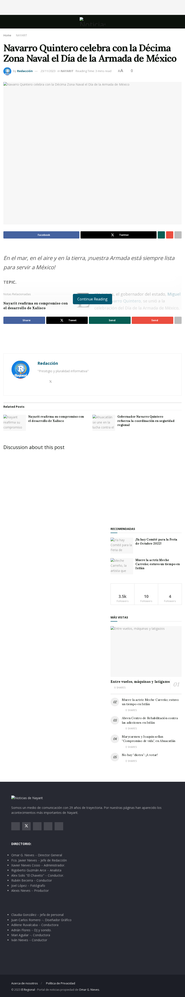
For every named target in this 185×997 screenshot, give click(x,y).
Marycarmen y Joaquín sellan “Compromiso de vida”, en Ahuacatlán (148, 739)
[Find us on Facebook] (15, 826)
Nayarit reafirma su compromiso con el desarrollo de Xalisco (56, 419)
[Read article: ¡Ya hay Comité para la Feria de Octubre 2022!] (122, 546)
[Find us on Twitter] (26, 826)
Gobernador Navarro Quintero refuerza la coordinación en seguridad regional (146, 421)
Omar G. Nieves (89, 990)
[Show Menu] (13, 21)
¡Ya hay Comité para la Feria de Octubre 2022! (156, 541)
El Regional (28, 990)
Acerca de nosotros (24, 983)
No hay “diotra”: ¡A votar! (140, 755)
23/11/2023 (48, 71)
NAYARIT (21, 35)
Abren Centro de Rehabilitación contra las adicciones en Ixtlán (150, 720)
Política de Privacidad (60, 983)
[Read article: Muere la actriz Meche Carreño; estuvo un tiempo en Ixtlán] (122, 566)
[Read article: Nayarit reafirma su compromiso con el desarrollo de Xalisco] (14, 423)
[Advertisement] (92, 7)
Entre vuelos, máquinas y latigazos (140, 681)
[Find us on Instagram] (37, 826)
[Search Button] (172, 21)
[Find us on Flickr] (59, 826)
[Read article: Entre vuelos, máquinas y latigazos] (146, 651)
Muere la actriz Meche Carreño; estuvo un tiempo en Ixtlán (157, 564)
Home (7, 35)
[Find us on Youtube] (48, 826)
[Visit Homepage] (92, 21)
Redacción (25, 71)
